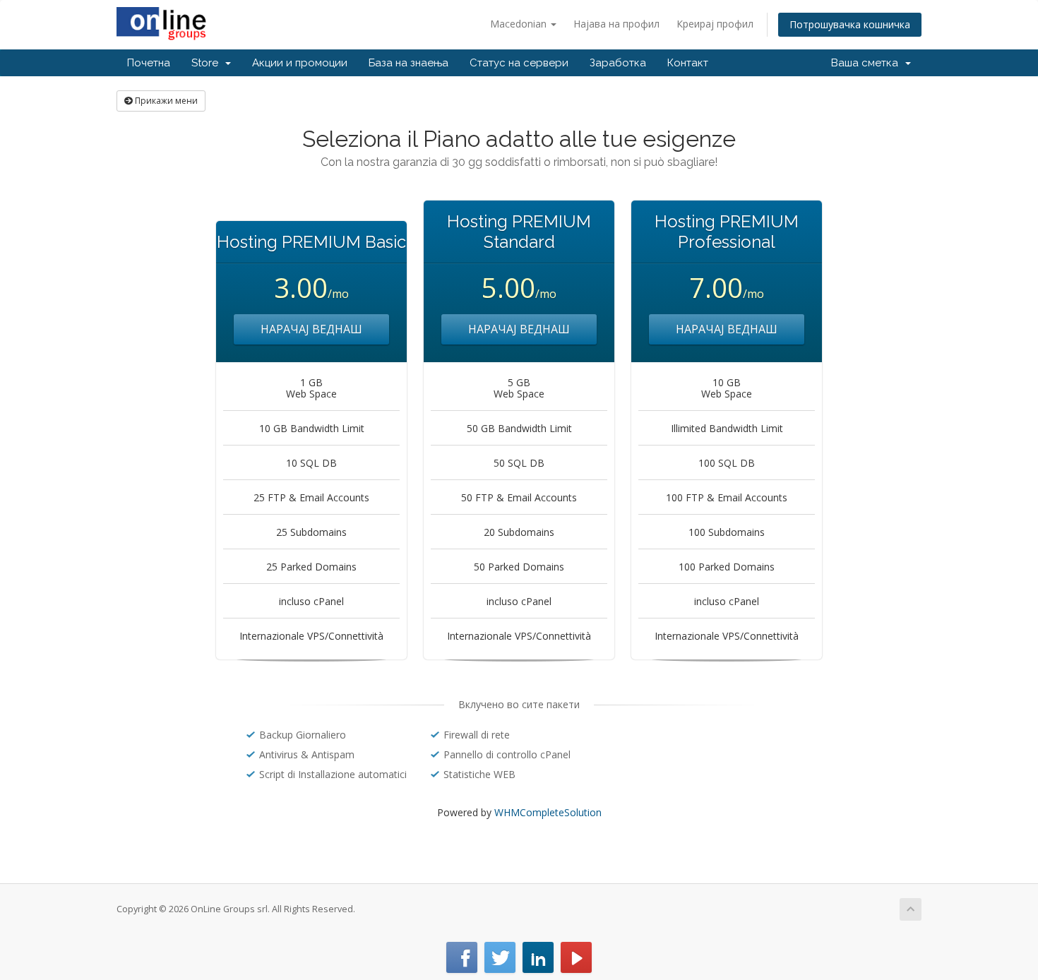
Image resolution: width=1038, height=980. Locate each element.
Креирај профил (714, 23)
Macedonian (519, 23)
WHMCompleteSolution (548, 812)
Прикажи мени (165, 101)
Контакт (687, 62)
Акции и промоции (299, 62)
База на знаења (408, 62)
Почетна (148, 62)
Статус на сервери (519, 62)
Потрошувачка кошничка (849, 24)
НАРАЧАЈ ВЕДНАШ (311, 329)
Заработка (618, 62)
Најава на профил (616, 23)
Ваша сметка (867, 62)
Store (207, 62)
